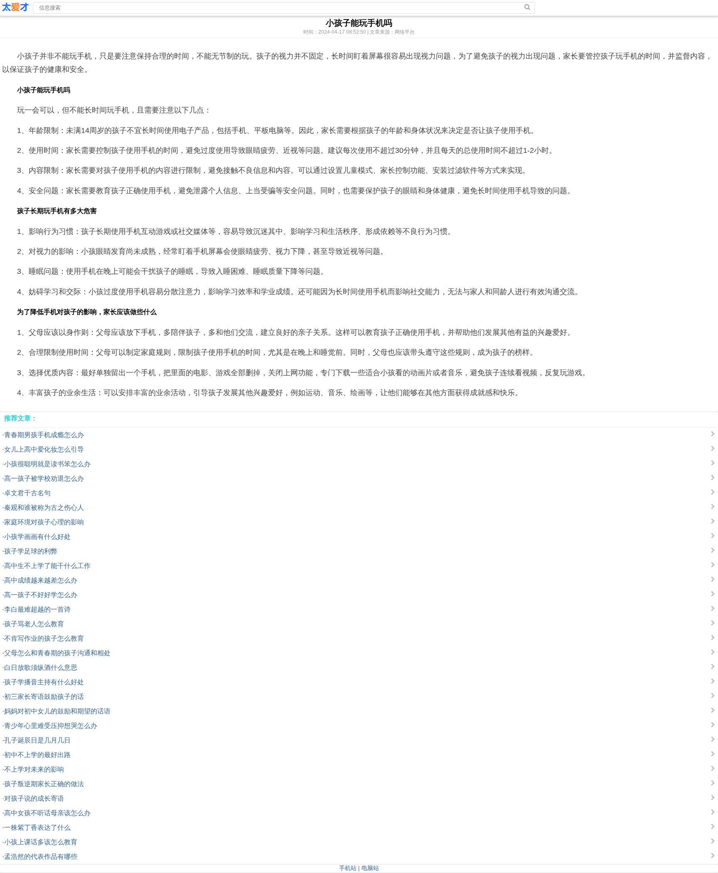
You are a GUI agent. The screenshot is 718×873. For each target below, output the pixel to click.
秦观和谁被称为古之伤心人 (44, 507)
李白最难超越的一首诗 (37, 609)
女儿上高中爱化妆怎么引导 (44, 449)
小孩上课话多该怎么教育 (40, 842)
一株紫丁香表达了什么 (37, 827)
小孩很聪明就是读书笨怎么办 (47, 463)
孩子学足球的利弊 (30, 551)
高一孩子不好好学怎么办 (40, 594)
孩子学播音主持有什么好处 (44, 682)
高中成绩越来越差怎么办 (40, 580)
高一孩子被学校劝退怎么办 (44, 478)
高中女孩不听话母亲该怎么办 (47, 812)
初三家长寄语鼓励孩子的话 (44, 696)
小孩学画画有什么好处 (37, 536)
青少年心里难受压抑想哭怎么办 (50, 725)
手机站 (348, 868)
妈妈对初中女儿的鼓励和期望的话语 (57, 711)
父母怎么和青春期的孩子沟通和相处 (57, 653)
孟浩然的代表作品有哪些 (40, 856)
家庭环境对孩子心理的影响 (44, 522)
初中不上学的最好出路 (37, 754)
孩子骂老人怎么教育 (34, 623)
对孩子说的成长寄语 (34, 798)
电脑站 (370, 868)
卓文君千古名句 (27, 493)
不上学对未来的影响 (34, 769)
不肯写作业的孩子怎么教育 (44, 638)
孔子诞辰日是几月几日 (37, 740)
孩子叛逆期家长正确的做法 (44, 783)
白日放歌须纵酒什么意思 (40, 667)
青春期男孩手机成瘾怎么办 (44, 434)
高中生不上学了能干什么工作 (47, 565)
